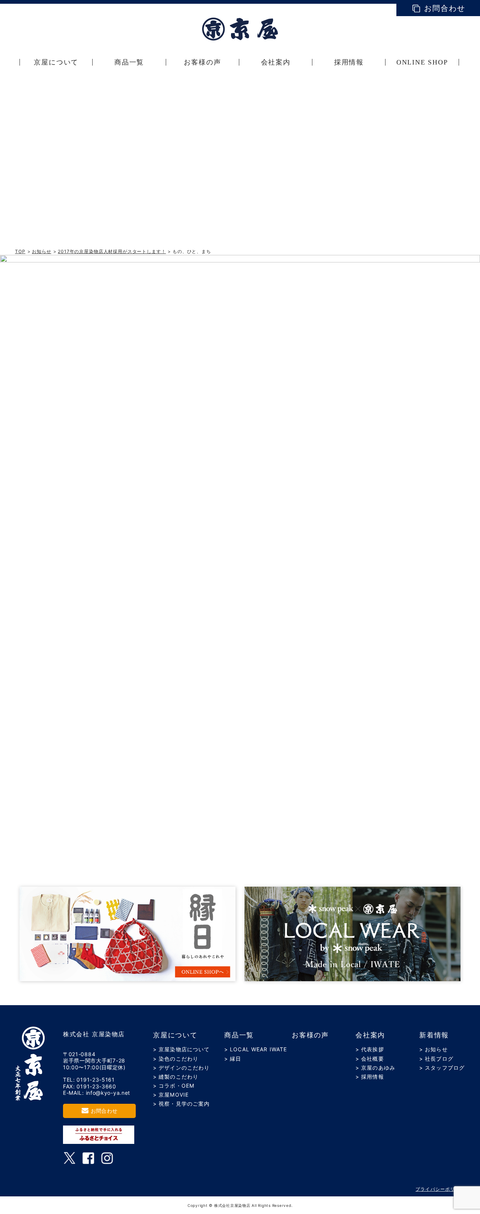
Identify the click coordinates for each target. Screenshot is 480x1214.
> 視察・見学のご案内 (181, 1103)
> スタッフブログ (442, 1067)
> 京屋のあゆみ (375, 1067)
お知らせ (41, 251)
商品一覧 (239, 1035)
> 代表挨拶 (370, 1049)
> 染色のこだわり (175, 1058)
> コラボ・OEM (173, 1085)
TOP (20, 251)
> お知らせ (433, 1049)
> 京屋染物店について (181, 1049)
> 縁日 (232, 1058)
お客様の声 (310, 1035)
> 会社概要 (370, 1058)
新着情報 (434, 1035)
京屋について (175, 1035)
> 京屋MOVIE (171, 1094)
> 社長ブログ (436, 1058)
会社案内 (370, 1035)
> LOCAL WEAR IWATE (255, 1049)
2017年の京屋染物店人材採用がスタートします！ (112, 251)
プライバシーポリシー (440, 1189)
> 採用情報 (370, 1076)
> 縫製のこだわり (175, 1076)
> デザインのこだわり (181, 1067)
